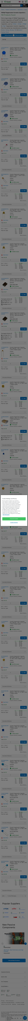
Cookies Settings (14, 522)
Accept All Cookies (14, 518)
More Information (6, 514)
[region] (14, 510)
